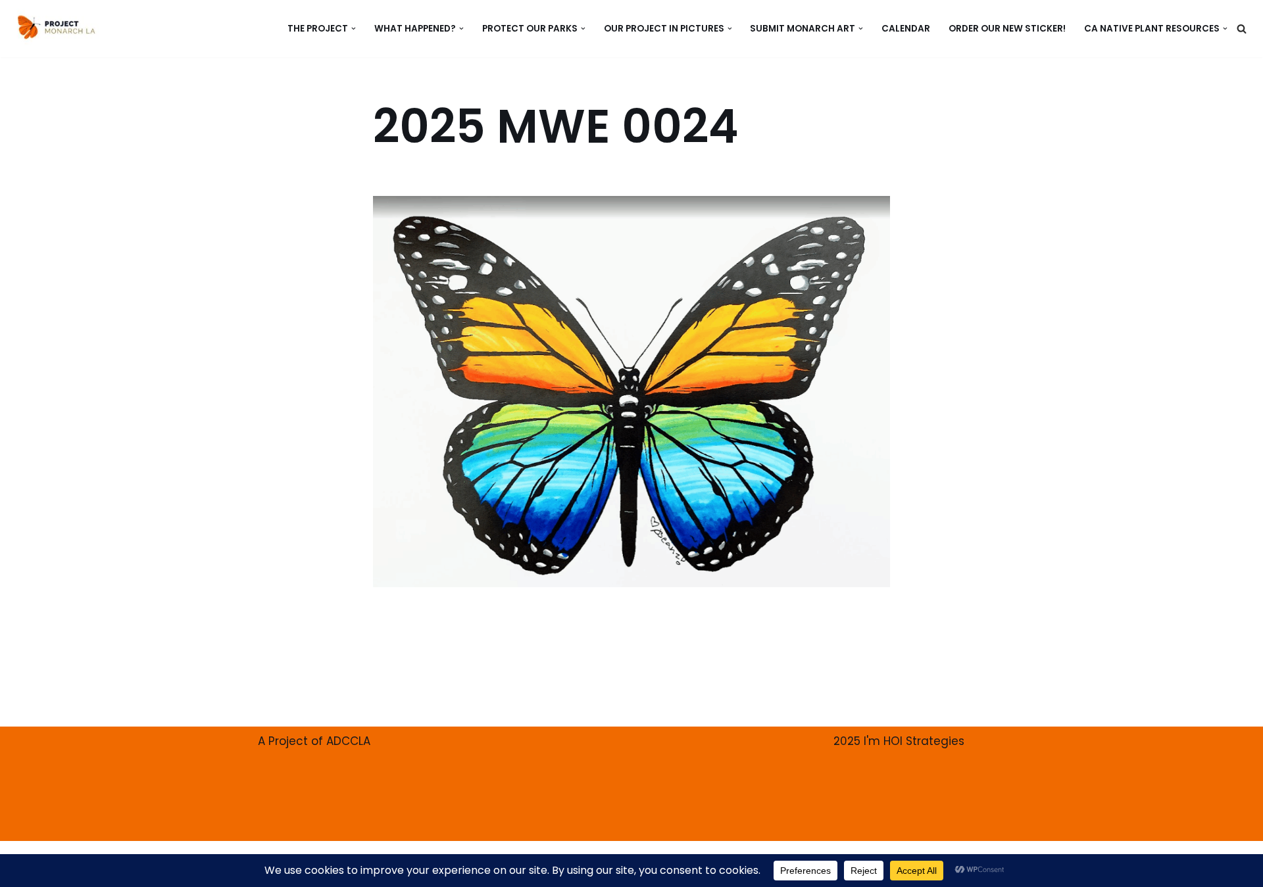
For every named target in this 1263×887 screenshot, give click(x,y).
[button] (353, 28)
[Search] (1242, 29)
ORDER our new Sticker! (1007, 28)
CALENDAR (905, 28)
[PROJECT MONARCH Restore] (56, 27)
